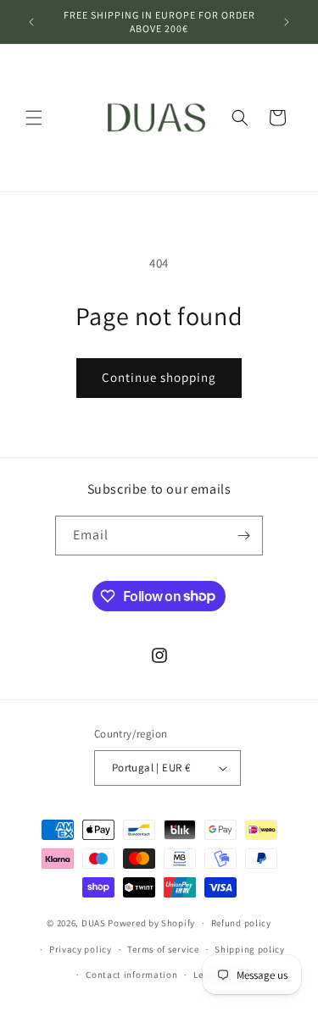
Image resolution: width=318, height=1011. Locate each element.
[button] (34, 117)
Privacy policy (80, 949)
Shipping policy (250, 949)
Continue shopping (159, 377)
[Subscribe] (243, 535)
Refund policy (241, 923)
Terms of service (162, 949)
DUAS (95, 923)
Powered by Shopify (151, 923)
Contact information (131, 975)
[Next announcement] (286, 22)
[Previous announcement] (31, 22)
